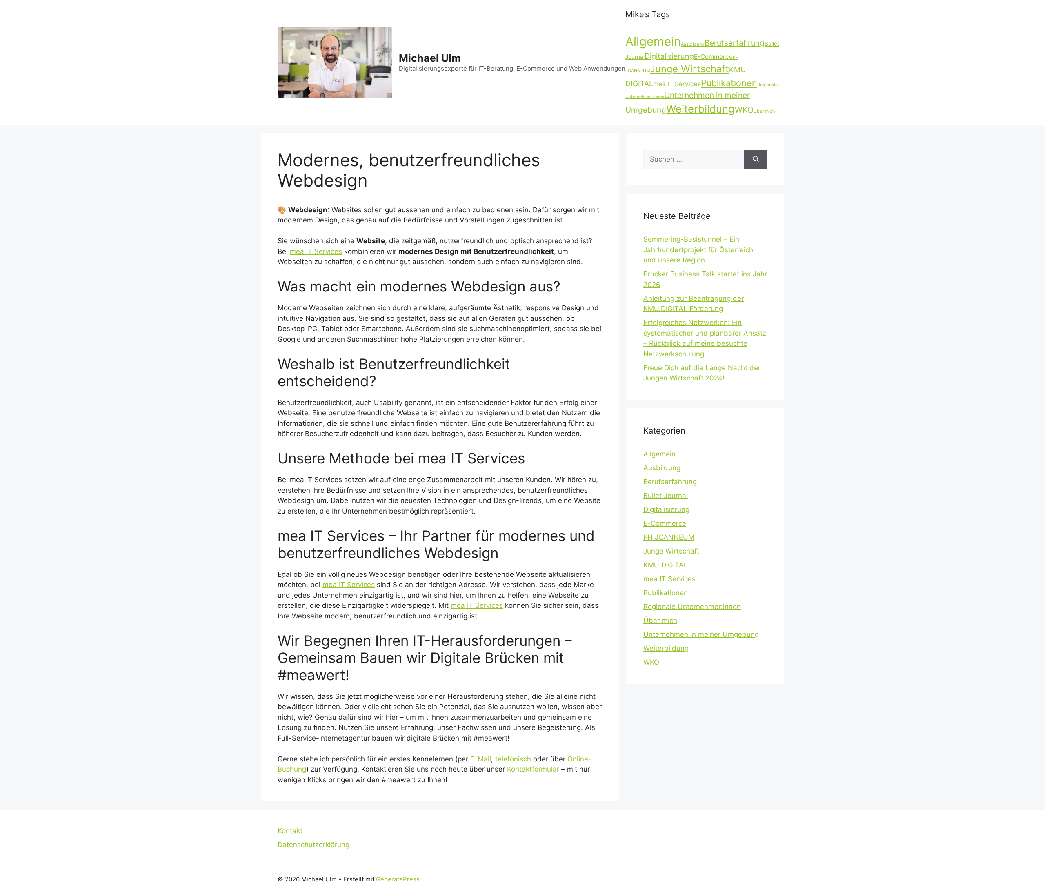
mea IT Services (677, 84)
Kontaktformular (533, 769)
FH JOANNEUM (668, 537)
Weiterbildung (700, 108)
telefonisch (513, 759)
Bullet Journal (665, 496)
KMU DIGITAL (665, 565)
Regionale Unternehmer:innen (692, 607)
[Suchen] (755, 159)
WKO (744, 110)
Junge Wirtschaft (689, 69)
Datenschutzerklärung (313, 845)
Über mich (764, 111)
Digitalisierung (669, 55)
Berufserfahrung (735, 43)
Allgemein (653, 41)
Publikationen (729, 83)
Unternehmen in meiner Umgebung (701, 634)
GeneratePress (398, 879)
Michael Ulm (430, 58)
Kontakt (290, 831)
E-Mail (480, 759)
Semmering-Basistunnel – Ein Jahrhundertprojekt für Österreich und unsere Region (698, 249)
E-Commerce (713, 56)
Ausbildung (693, 44)
